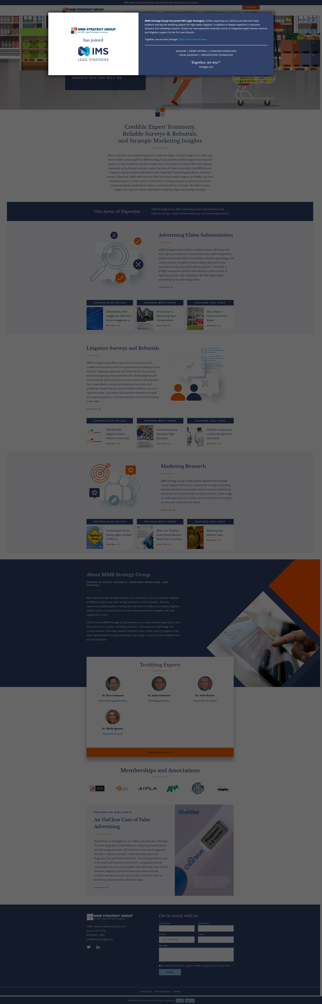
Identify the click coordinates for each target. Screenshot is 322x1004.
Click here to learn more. (193, 39)
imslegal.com (206, 66)
